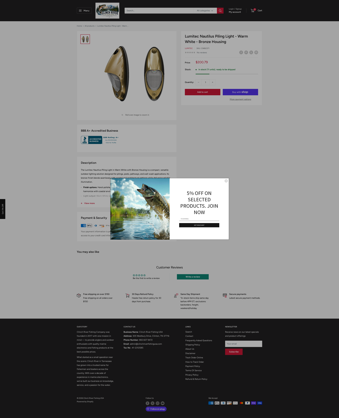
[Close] (226, 180)
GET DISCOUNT (199, 225)
